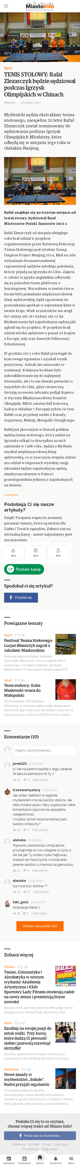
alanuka (19, 840)
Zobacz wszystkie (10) (40, 926)
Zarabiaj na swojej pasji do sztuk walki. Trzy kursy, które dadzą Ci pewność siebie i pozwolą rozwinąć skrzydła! (27, 1038)
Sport (8, 68)
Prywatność (30, 1149)
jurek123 (20, 764)
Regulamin (50, 1149)
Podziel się (23, 597)
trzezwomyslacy (26, 790)
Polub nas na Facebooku (42, 1136)
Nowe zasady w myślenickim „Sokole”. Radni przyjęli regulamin (26, 1080)
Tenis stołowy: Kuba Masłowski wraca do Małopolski (22, 691)
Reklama (19, 1144)
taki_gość (21, 902)
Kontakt (33, 1144)
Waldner (9, 102)
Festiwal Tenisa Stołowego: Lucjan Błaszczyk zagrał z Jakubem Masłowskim (28, 646)
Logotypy (61, 1144)
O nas (46, 1144)
